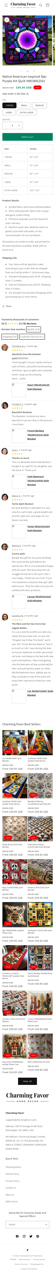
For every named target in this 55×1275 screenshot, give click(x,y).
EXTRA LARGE (27, 112)
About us (10, 1194)
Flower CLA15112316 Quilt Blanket (38, 888)
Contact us (11, 1187)
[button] (6, 5)
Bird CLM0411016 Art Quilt (39, 1062)
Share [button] (9, 306)
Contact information (29, 1269)
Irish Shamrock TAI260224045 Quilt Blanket (38, 480)
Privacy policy (39, 1259)
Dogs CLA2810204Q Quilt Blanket (12, 888)
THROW (9, 105)
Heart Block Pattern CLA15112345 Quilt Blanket (39, 845)
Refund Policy (12, 1173)
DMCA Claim (12, 1201)
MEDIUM (39, 105)
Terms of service (21, 1264)
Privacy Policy (12, 1180)
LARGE (9, 112)
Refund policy (25, 1259)
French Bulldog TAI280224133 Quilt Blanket (38, 434)
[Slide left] (21, 71)
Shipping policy (13, 1166)
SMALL (24, 105)
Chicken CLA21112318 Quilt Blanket (13, 1020)
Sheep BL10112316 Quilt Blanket (12, 845)
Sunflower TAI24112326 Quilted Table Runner (11, 802)
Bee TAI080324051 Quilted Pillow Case (13, 931)
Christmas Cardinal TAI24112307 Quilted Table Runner (13, 975)
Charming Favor (25, 1256)
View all (27, 1081)
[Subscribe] (45, 1224)
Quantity (6, 119)
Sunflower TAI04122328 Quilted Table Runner (37, 759)
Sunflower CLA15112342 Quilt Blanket (40, 931)
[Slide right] (34, 71)
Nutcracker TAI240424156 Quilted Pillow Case (12, 1063)
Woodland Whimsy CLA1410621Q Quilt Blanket (39, 802)
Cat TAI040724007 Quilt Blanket (12, 759)
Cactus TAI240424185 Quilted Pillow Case (40, 1020)
